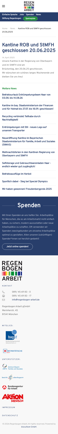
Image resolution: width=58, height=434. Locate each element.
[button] (3, 6)
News (38, 14)
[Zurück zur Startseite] (29, 6)
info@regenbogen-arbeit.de (26, 299)
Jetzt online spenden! (17, 246)
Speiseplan (30, 18)
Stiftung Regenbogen (11, 18)
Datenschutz (10, 416)
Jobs (22, 14)
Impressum (8, 407)
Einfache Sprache (9, 14)
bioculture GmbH (28, 427)
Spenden (30, 14)
